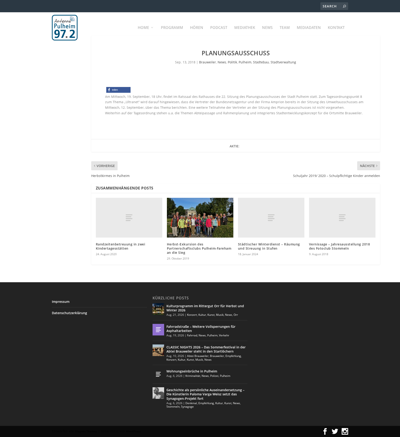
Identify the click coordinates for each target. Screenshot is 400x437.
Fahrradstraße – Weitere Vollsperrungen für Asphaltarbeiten (200, 328)
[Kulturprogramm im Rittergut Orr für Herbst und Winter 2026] (158, 309)
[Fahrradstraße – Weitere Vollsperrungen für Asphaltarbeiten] (158, 329)
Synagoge (187, 407)
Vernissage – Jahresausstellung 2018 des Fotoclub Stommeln (339, 246)
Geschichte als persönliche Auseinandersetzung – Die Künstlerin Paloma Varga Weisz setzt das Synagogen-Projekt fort (205, 394)
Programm (172, 28)
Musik (220, 315)
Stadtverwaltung (283, 62)
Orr (236, 315)
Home (143, 28)
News (267, 28)
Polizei (214, 376)
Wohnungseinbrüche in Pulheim (191, 371)
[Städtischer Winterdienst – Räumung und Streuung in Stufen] (271, 218)
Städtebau (261, 62)
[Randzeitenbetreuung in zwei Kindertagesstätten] (129, 218)
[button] (118, 90)
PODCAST (218, 28)
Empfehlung (233, 356)
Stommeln (173, 407)
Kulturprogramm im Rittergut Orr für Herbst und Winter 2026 (205, 308)
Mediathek (244, 28)
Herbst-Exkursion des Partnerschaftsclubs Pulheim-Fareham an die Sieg (199, 248)
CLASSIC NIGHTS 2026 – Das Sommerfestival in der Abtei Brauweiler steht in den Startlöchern (206, 349)
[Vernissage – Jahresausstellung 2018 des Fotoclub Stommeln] (342, 218)
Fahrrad (192, 335)
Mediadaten (309, 28)
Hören (196, 28)
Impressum (60, 301)
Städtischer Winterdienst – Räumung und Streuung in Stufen (269, 246)
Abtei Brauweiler (198, 356)
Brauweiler (207, 62)
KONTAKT (336, 28)
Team (285, 28)
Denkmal (191, 403)
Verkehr (224, 335)
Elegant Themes (86, 431)
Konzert (192, 315)
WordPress (133, 431)
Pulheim (245, 62)
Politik (232, 62)
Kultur (202, 315)
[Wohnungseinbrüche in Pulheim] (158, 374)
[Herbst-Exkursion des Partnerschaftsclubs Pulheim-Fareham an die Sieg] (200, 218)
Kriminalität (192, 376)
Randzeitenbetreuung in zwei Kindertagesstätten (120, 246)
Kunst (211, 315)
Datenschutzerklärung (69, 313)
